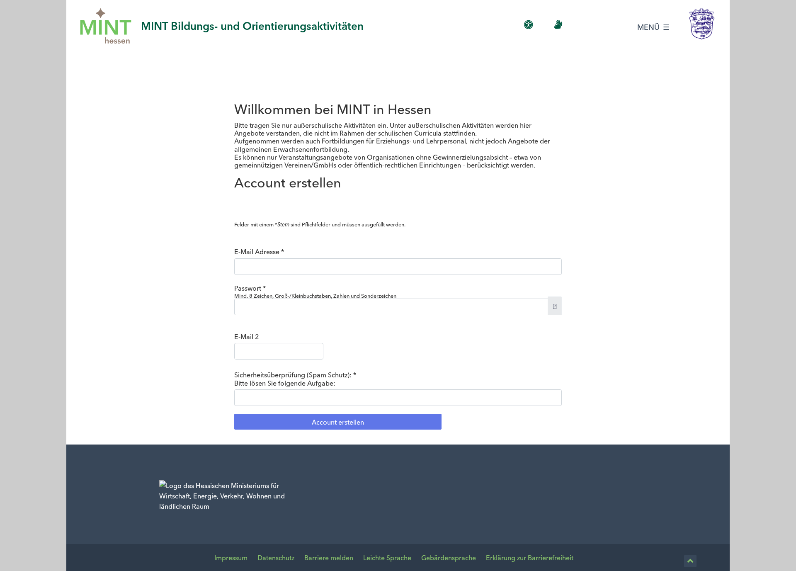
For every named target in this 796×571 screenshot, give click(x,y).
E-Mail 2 (246, 336)
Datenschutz (275, 557)
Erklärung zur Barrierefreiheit (529, 557)
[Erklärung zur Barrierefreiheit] (528, 24)
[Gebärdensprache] (558, 24)
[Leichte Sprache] (543, 24)
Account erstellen (338, 421)
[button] (555, 305)
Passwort (250, 288)
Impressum (231, 557)
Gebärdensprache (448, 557)
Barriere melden (328, 557)
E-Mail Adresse (259, 251)
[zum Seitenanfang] (690, 561)
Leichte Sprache (387, 557)
